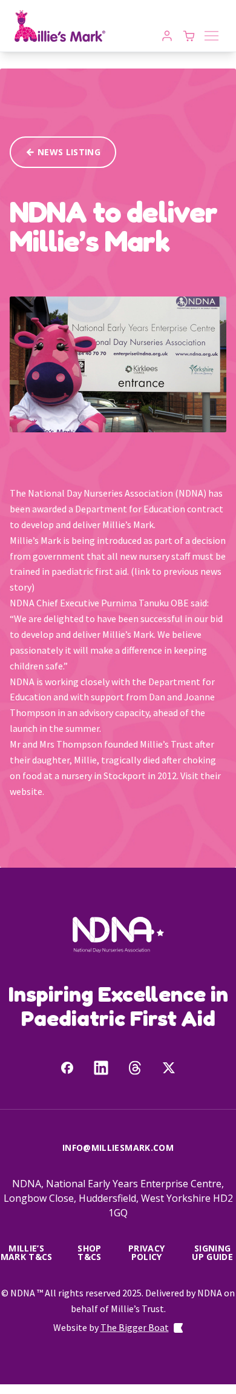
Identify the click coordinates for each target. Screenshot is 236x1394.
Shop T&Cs (89, 1252)
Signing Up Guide (212, 1252)
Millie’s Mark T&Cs (27, 1252)
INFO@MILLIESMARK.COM (118, 1147)
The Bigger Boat (134, 1327)
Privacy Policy (146, 1252)
